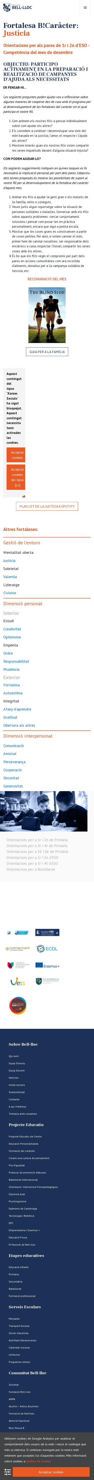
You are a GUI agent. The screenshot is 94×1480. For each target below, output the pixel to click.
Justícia (9, 560)
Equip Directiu (17, 1063)
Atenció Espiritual (19, 1420)
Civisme (9, 592)
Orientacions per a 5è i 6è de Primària (37, 851)
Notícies (14, 1077)
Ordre (8, 653)
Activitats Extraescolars (23, 1340)
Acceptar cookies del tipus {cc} (17, 477)
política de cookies (38, 1461)
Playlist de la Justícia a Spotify (47, 506)
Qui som (14, 1056)
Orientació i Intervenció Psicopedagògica (33, 1187)
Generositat (13, 786)
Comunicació (13, 745)
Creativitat (12, 628)
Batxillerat (15, 1288)
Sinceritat (11, 777)
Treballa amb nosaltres (23, 1113)
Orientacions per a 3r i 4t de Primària (37, 845)
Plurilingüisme (17, 1201)
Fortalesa (11, 684)
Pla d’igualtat (17, 1165)
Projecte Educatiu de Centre (25, 1136)
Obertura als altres (19, 725)
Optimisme (12, 636)
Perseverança (14, 761)
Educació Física (18, 1237)
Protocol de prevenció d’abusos (27, 1172)
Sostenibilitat (17, 1092)
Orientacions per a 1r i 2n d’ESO (32, 857)
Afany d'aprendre (17, 709)
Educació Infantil (19, 1267)
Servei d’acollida (18, 1333)
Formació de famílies (21, 1413)
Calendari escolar (19, 1347)
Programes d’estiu (19, 1362)
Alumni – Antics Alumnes (23, 1406)
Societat (14, 1384)
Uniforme (14, 1354)
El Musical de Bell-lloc (22, 1244)
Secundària (15, 1281)
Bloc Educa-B (16, 1428)
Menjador (14, 1318)
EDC (11, 1223)
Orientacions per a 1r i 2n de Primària (37, 839)
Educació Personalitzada (23, 1143)
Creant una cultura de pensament (29, 1158)
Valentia (10, 576)
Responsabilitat (16, 661)
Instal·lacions (17, 1085)
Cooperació (12, 769)
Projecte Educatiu (26, 1124)
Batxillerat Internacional (23, 1179)
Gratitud (10, 717)
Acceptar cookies (17, 455)
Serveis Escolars (25, 1307)
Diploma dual (17, 1194)
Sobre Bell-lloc (23, 1044)
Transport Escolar (19, 1325)
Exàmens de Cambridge (23, 1208)
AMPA (12, 1399)
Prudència (11, 669)
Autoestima (13, 692)
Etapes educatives (26, 1255)
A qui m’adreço (17, 1106)
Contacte (14, 1099)
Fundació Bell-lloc (20, 1391)
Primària (14, 1274)
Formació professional (22, 1296)
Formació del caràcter (22, 1150)
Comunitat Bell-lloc (28, 1373)
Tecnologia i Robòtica (21, 1215)
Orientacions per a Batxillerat (31, 869)
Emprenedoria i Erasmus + (24, 1230)
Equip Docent (16, 1070)
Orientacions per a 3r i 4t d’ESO (32, 863)
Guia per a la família (47, 352)
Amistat (9, 753)
